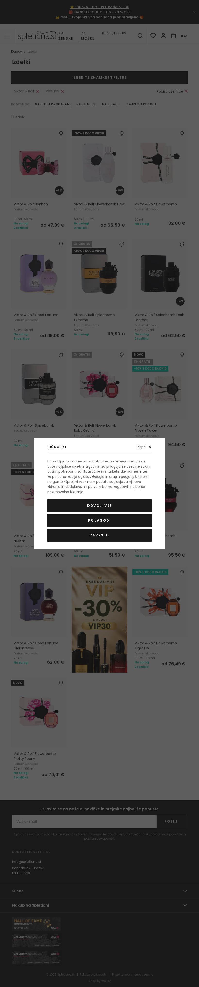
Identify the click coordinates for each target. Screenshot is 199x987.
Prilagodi (99, 520)
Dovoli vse (99, 505)
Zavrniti (99, 535)
